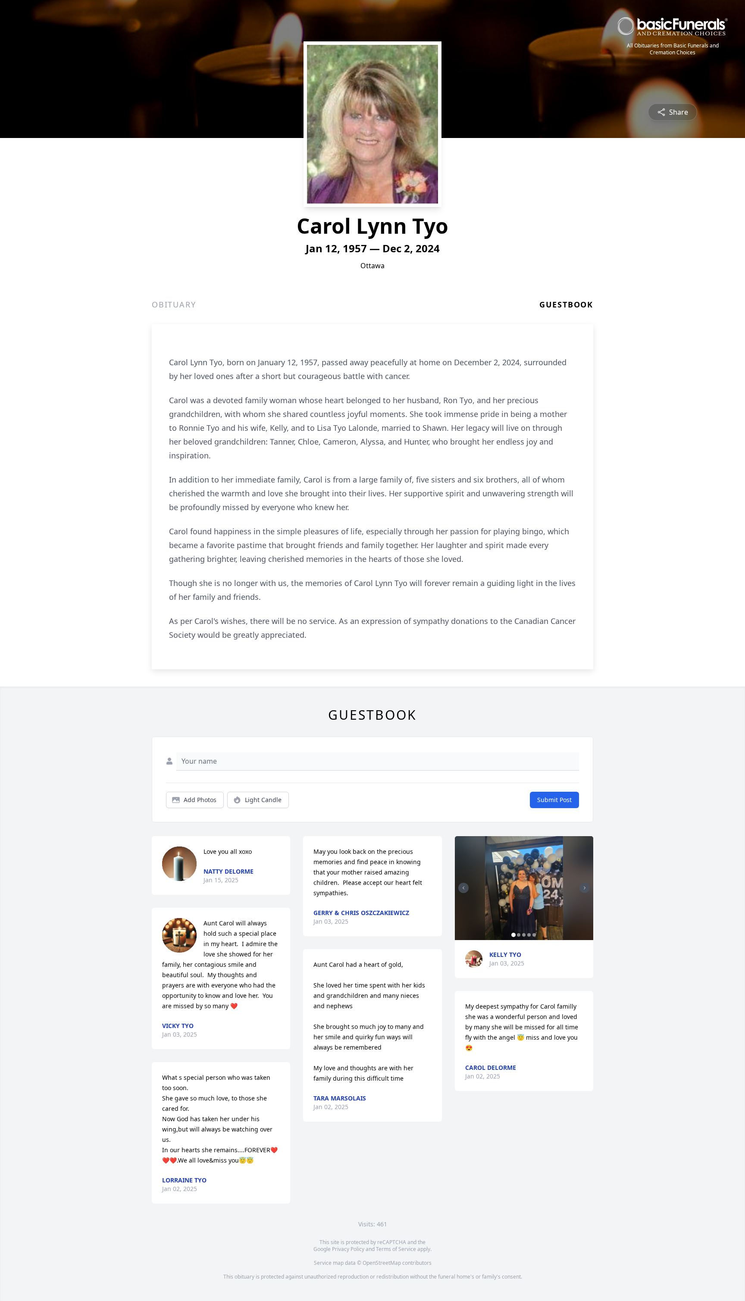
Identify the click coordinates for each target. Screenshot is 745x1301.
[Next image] (584, 888)
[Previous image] (463, 888)
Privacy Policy (348, 1249)
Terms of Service (396, 1249)
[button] (524, 888)
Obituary (174, 304)
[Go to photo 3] (524, 935)
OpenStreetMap (382, 1263)
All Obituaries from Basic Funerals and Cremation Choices (673, 49)
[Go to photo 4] (529, 935)
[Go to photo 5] (534, 935)
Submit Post (554, 800)
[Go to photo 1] (513, 935)
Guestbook (566, 304)
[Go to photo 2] (518, 935)
